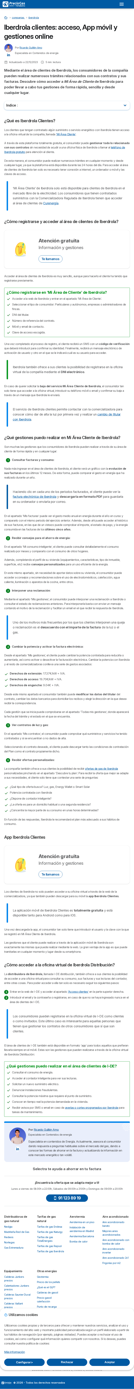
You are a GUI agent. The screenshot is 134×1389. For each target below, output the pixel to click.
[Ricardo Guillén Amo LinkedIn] (8, 55)
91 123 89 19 (69, 1198)
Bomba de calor (79, 1241)
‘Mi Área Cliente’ (66, 134)
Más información (14, 1352)
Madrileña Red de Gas (16, 1231)
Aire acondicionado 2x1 (115, 1257)
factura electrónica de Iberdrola (34, 496)
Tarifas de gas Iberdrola (50, 1251)
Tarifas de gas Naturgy (50, 1231)
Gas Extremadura (13, 1247)
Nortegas (9, 1242)
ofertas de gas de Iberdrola (101, 768)
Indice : (12, 105)
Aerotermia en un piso (82, 1222)
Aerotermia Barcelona (82, 1236)
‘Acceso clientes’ (78, 991)
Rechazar (67, 1362)
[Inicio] (6, 17)
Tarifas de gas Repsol (49, 1246)
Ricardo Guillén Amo (31, 47)
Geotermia (43, 1276)
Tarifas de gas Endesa (49, 1226)
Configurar (24, 1362)
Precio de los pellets (48, 1282)
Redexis (8, 1237)
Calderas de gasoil (47, 1292)
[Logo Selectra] (14, 4)
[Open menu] (121, 4)
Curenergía (50, 203)
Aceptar (110, 1362)
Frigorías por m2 (111, 1263)
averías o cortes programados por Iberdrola (91, 1107)
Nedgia (8, 1226)
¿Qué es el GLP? (46, 1287)
